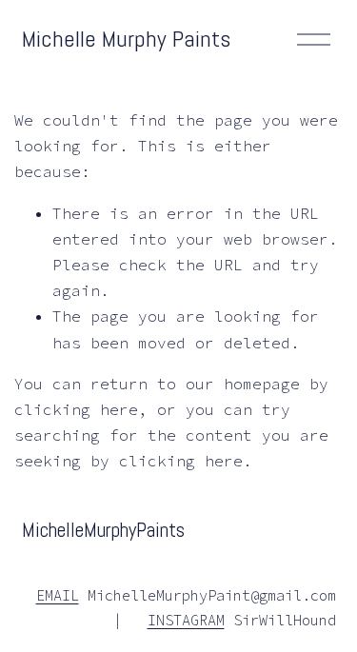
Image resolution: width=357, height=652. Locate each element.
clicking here (76, 409)
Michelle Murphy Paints (126, 38)
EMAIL (57, 595)
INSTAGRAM (186, 620)
